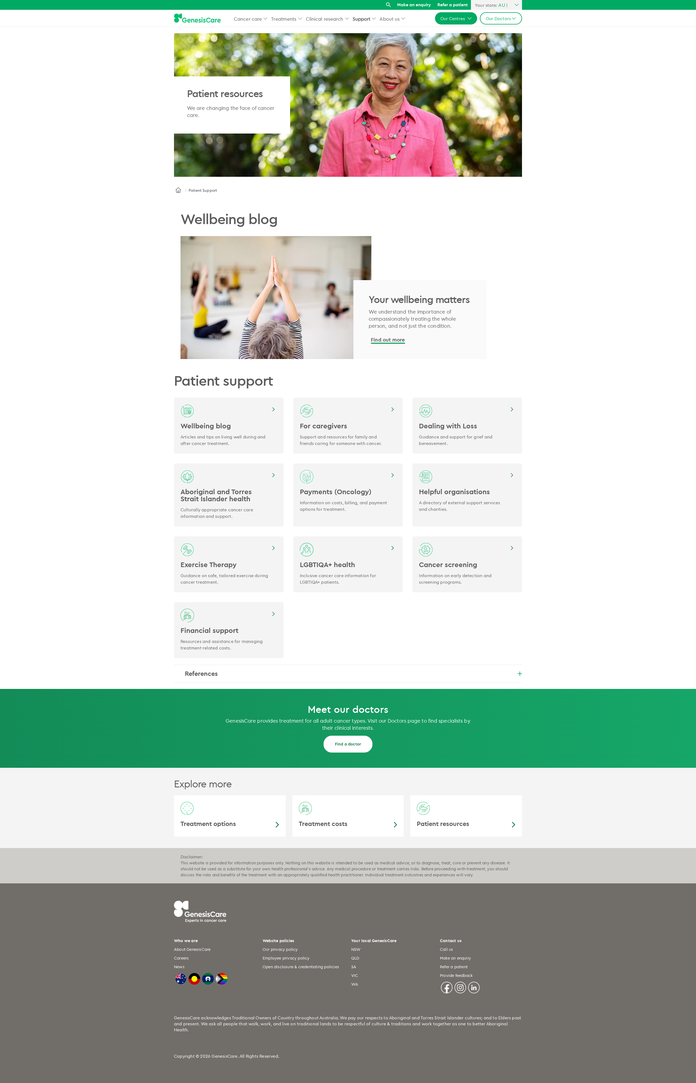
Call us (446, 949)
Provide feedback (456, 975)
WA (354, 984)
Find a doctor (348, 744)
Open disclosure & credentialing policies (301, 966)
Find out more (388, 339)
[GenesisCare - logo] (197, 18)
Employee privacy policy (286, 958)
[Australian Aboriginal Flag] (194, 978)
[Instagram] (460, 987)
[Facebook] (446, 987)
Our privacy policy (280, 949)
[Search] (388, 5)
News (179, 966)
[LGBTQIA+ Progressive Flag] (221, 978)
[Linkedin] (474, 987)
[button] (265, 18)
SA (353, 966)
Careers (181, 958)
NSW (356, 949)
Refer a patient (452, 4)
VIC (354, 975)
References (201, 673)
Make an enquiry (414, 4)
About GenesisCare (192, 949)
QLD (355, 958)
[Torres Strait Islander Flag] (208, 978)
